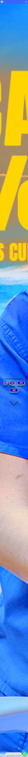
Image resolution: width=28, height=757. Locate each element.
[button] (24, 754)
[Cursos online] (2, 2)
